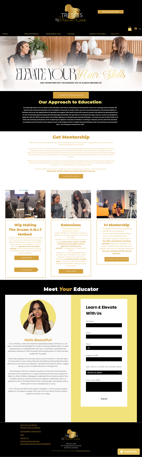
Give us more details (93, 380)
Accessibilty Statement (30, 431)
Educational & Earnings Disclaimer (35, 444)
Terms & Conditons (28, 425)
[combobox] (104, 373)
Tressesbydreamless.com (83, 450)
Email (88, 333)
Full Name (90, 321)
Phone (89, 344)
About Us (24, 438)
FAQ (22, 435)
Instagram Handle (92, 355)
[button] (130, 28)
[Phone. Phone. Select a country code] (89, 348)
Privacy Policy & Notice (30, 428)
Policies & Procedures (30, 441)
